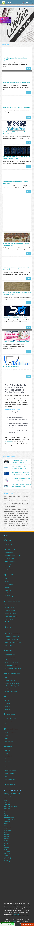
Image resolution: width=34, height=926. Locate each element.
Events (6, 753)
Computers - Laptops (10, 610)
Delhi (5, 810)
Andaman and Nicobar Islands (12, 793)
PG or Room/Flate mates (11, 665)
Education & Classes (12, 729)
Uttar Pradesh (8, 857)
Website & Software (10, 561)
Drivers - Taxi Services (10, 718)
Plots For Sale (8, 659)
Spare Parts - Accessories (11, 639)
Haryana (6, 815)
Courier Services (9, 724)
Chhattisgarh (7, 804)
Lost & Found (8, 756)
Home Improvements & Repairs (13, 555)
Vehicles (8, 627)
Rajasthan (6, 847)
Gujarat (6, 813)
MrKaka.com (8, 441)
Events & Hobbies (9, 773)
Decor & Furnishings (10, 680)
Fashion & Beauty (11, 575)
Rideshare (7, 761)
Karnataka (7, 823)
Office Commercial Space (11, 662)
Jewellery (7, 581)
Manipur (6, 832)
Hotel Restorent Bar (10, 779)
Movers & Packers (10, 714)
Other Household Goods (11, 691)
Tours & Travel (8, 567)
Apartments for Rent (10, 657)
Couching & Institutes (10, 732)
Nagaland (6, 838)
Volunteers (7, 759)
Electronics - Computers (11, 547)
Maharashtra (7, 830)
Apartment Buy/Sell (10, 654)
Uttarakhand (7, 859)
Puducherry (7, 844)
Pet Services (8, 564)
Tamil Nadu (7, 851)
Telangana (7, 853)
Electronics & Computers (13, 601)
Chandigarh (7, 802)
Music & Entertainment (10, 770)
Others (7, 767)
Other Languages (9, 741)
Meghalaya (7, 834)
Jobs (7, 697)
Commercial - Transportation (12, 636)
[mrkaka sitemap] (20, 923)
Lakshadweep (8, 827)
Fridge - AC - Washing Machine (12, 686)
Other (5, 842)
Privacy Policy (16, 914)
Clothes (7, 578)
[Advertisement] (17, 25)
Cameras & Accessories (11, 605)
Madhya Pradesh (8, 829)
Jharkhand (7, 821)
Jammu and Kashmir (9, 819)
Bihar (5, 800)
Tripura (6, 855)
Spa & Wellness (9, 569)
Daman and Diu (8, 808)
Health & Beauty (9, 552)
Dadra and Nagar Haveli (10, 806)
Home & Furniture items (13, 673)
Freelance (7, 709)
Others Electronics (9, 619)
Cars (6, 631)
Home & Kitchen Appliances (12, 683)
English (6, 735)
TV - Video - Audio (9, 607)
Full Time (7, 700)
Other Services (8, 544)
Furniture (7, 677)
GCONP (14, 921)
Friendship (7, 750)
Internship (7, 706)
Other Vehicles (8, 645)
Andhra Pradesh (8, 795)
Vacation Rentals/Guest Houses (13, 668)
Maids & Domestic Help (11, 550)
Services (8, 540)
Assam (6, 798)
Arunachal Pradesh (9, 797)
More (28, 68)
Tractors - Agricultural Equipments (13, 642)
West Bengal (7, 861)
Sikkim (5, 849)
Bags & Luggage (9, 584)
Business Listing (10, 784)
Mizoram (6, 836)
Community (9, 746)
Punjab (6, 845)
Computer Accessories (10, 613)
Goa (5, 812)
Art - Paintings (8, 688)
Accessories (8, 590)
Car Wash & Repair (9, 558)
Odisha (6, 840)
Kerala (5, 825)
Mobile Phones (8, 622)
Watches (7, 593)
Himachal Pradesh (9, 817)
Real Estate (8, 650)
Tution (6, 738)
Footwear (7, 587)
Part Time (7, 703)
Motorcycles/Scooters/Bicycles (12, 633)
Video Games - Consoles (11, 616)
